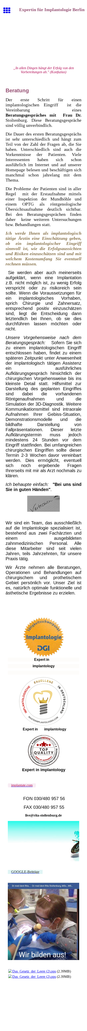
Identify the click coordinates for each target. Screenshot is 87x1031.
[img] (43, 42)
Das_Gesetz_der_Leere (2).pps (34, 971)
